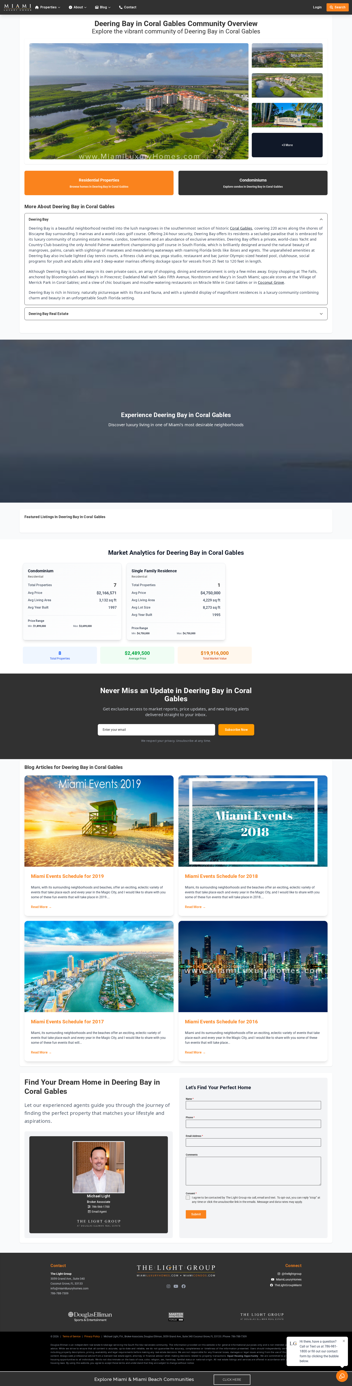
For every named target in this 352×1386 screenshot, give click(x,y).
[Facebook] (184, 1286)
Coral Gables (241, 228)
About (78, 7)
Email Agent (99, 1211)
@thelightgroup (291, 1273)
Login (317, 7)
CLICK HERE (232, 1380)
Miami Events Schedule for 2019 (67, 876)
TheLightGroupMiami (288, 1285)
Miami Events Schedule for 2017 (67, 1022)
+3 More (287, 145)
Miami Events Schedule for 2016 (221, 1022)
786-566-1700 (101, 1206)
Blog (103, 7)
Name (190, 1099)
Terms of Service (71, 1336)
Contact (130, 7)
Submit (196, 1214)
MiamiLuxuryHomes (288, 1279)
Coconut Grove (271, 282)
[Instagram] (168, 1286)
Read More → (41, 907)
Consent (191, 1193)
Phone (190, 1117)
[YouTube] (176, 1286)
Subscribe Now (236, 730)
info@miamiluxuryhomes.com (69, 1288)
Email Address (194, 1136)
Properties (48, 7)
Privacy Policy (92, 1336)
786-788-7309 (59, 1293)
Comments (192, 1154)
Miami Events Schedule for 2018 (221, 876)
